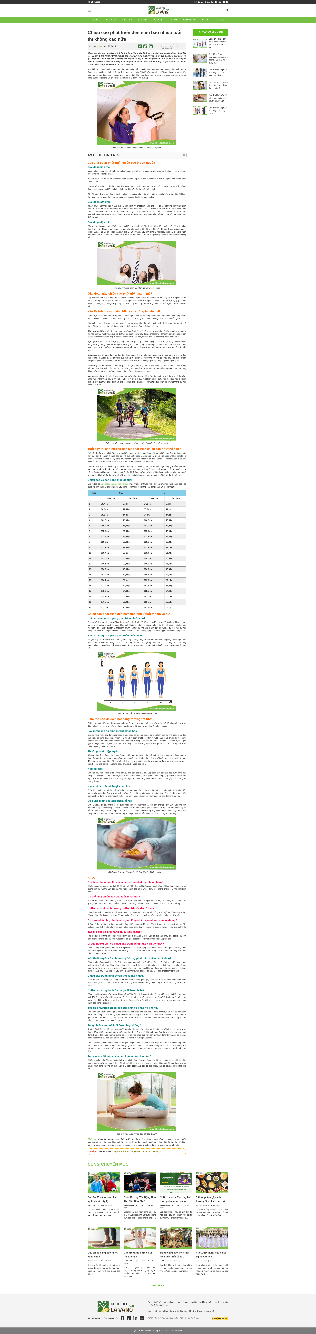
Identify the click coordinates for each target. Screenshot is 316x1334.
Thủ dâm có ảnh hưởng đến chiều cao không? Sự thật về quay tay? (218, 58)
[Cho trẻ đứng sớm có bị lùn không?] (140, 1238)
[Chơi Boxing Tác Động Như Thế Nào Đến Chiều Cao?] (140, 1182)
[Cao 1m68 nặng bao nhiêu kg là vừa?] (104, 1238)
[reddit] (227, 2)
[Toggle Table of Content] (183, 155)
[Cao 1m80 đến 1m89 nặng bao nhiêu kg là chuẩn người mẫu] (200, 98)
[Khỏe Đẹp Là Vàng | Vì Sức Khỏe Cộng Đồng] (158, 10)
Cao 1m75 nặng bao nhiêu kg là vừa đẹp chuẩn (218, 110)
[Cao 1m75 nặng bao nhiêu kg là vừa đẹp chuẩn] (200, 110)
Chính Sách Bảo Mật (168, 1318)
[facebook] (216, 2)
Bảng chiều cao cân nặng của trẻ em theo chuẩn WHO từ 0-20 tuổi (218, 43)
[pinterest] (220, 2)
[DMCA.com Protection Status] (220, 1318)
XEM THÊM (157, 1286)
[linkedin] (224, 2)
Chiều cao (92, 1139)
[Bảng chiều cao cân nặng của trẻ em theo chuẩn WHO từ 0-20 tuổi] (200, 43)
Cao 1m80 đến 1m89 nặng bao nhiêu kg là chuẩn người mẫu (218, 98)
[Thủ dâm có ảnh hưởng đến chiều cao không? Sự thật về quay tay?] (200, 58)
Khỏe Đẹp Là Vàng (137, 1205)
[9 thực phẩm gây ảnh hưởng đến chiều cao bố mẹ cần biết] (212, 1182)
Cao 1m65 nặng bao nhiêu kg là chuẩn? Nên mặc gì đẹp (218, 72)
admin (99, 46)
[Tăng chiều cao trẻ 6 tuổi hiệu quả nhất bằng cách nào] (176, 1238)
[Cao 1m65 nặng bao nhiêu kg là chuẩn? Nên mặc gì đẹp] (200, 72)
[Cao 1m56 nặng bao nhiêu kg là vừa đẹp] (212, 1238)
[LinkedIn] (150, 46)
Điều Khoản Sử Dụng (189, 1318)
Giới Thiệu (152, 1318)
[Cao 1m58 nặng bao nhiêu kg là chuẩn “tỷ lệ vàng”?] (104, 1182)
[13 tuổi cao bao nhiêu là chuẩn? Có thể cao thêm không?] (200, 85)
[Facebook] (139, 46)
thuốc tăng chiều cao (134, 1151)
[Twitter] (145, 46)
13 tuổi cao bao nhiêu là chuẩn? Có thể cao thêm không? (218, 85)
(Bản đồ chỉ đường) (205, 1311)
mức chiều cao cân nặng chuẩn (114, 484)
